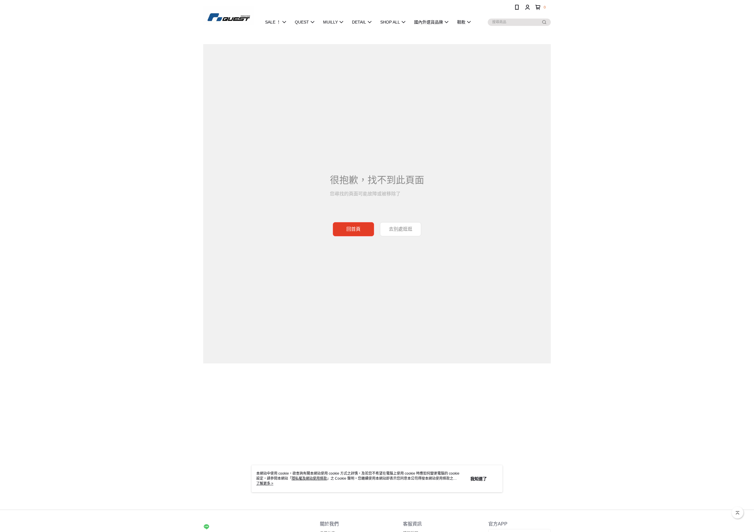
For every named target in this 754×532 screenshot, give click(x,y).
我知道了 (478, 478)
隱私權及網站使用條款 (309, 478)
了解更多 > (264, 483)
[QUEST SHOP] (228, 15)
